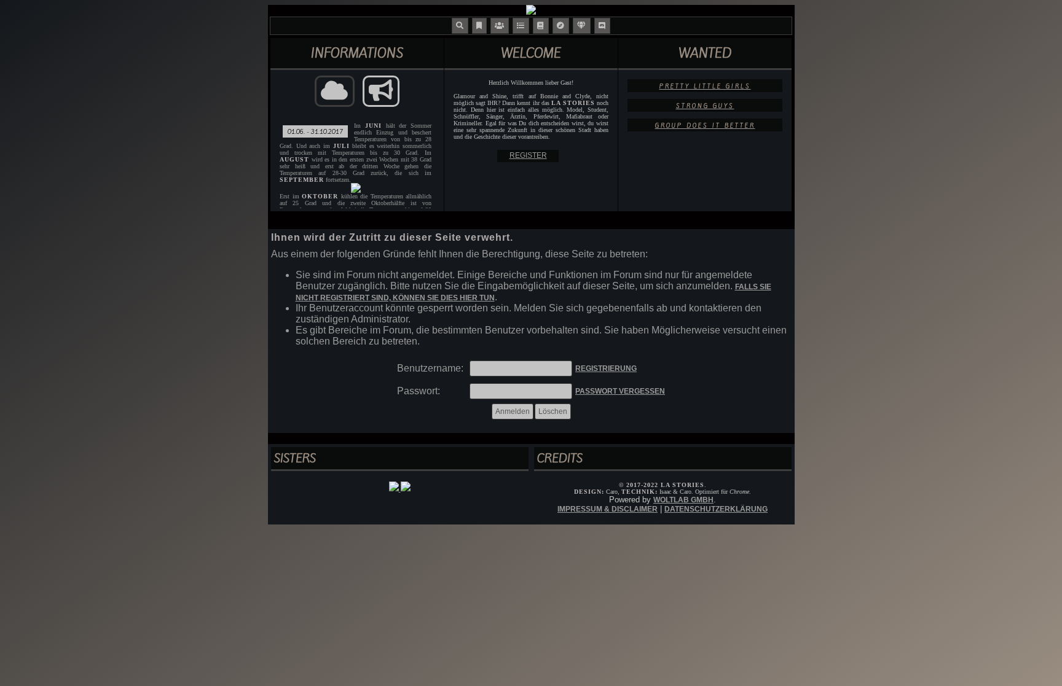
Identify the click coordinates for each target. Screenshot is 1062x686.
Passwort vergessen (620, 391)
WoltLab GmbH (683, 500)
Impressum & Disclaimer (607, 509)
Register (528, 155)
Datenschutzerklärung (716, 509)
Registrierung (606, 368)
